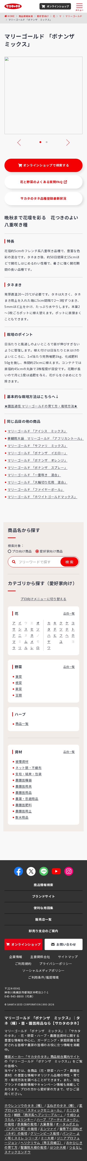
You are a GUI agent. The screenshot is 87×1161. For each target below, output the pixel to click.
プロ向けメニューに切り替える (43, 599)
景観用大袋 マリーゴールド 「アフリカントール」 (46, 438)
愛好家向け (43, 16)
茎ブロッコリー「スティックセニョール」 (43, 1107)
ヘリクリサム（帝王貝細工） (42, 1142)
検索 (69, 561)
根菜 (18, 682)
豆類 (18, 695)
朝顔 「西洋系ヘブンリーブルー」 (39, 1115)
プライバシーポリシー (55, 963)
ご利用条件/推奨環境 (43, 977)
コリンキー (25, 1119)
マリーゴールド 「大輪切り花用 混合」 (37, 482)
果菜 (18, 689)
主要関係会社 (40, 956)
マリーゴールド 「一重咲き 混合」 (34, 475)
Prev (20, 142)
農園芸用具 (23, 786)
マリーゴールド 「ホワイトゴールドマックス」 (42, 497)
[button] (40, 142)
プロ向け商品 (22, 551)
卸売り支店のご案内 (43, 931)
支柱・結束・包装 (28, 774)
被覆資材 (22, 761)
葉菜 (18, 676)
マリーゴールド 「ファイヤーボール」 (36, 489)
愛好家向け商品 (51, 551)
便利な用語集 (43, 908)
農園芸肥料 (23, 805)
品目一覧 (69, 613)
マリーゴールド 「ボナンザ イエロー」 (37, 453)
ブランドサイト (43, 896)
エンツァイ (48, 1128)
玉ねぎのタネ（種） (61, 1105)
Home (11, 16)
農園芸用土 (23, 811)
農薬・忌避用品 (26, 798)
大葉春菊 (46, 1124)
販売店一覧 (43, 919)
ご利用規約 (23, 963)
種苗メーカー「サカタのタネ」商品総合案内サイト (42, 1056)
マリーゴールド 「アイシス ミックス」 (37, 431)
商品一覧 (22, 723)
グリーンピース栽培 (44, 1133)
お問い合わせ (66, 944)
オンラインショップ (58, 6)
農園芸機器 (23, 780)
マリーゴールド (73, 16)
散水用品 (22, 817)
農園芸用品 (23, 792)
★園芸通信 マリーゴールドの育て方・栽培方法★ (40, 406)
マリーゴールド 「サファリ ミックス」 (37, 445)
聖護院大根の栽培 (34, 1147)
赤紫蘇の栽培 (27, 1124)
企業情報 (15, 956)
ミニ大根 (47, 1138)
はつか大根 (58, 1147)
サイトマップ (68, 956)
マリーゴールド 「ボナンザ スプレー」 (37, 467)
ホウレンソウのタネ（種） (24, 1105)
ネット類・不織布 (28, 767)
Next (66, 142)
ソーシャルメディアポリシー (43, 970)
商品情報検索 (26, 16)
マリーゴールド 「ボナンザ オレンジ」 (37, 460)
